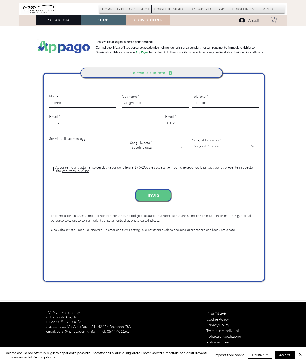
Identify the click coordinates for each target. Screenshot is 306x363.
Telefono (199, 96)
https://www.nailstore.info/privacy (30, 357)
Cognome (129, 96)
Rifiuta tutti (260, 355)
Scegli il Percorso (205, 140)
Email (53, 116)
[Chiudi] (300, 355)
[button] (170, 9)
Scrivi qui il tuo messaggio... (70, 138)
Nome (54, 96)
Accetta (284, 355)
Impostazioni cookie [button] (229, 355)
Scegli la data (140, 142)
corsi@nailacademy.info (76, 331)
